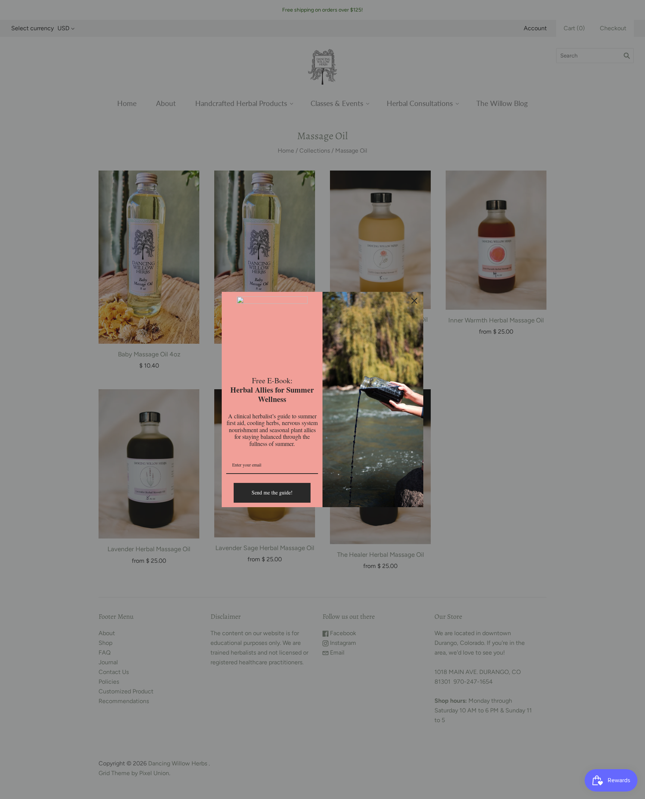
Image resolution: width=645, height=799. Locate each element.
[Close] (414, 301)
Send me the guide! (272, 492)
